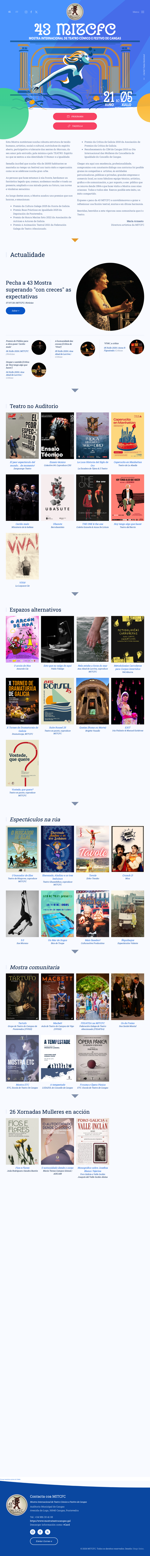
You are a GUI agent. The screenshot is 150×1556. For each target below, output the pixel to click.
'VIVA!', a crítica (111, 343)
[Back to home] (75, 12)
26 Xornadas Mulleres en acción (50, 1111)
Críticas (58, 356)
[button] (138, 11)
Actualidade (27, 254)
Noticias (11, 354)
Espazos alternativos (35, 609)
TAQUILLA (77, 126)
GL (9, 11)
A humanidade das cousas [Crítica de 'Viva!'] (64, 344)
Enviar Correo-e (44, 1541)
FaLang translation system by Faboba (10, 1479)
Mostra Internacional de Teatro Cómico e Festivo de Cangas (58, 1501)
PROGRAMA (77, 116)
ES (16, 11)
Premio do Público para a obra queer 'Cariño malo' (17, 344)
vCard (66, 1524)
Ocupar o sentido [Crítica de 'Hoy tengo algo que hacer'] (17, 365)
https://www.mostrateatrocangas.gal (50, 1520)
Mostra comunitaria (34, 967)
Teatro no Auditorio (34, 405)
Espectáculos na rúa (35, 819)
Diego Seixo (138, 1548)
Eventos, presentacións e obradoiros (54, 1262)
